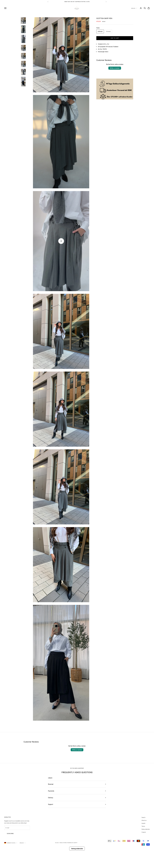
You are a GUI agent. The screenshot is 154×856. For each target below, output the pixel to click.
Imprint (143, 823)
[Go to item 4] (23, 48)
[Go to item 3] (23, 39)
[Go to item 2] (23, 29)
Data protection (146, 829)
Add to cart (115, 38)
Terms (143, 826)
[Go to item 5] (23, 56)
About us (144, 820)
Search (143, 817)
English (133, 8)
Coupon (144, 832)
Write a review (115, 68)
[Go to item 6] (23, 64)
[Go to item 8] (23, 82)
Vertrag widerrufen (77, 848)
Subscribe (10, 833)
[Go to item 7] (23, 72)
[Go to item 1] (23, 20)
